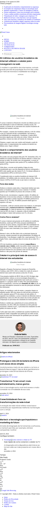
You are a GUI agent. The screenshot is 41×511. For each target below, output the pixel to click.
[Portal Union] (5, 32)
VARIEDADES (9, 47)
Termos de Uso (9, 501)
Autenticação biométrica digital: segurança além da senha (22, 21)
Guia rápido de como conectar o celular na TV (22, 445)
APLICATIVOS (9, 43)
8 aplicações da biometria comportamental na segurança (21, 7)
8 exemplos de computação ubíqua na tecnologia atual (21, 9)
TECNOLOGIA (9, 45)
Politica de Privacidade (11, 499)
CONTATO (8, 50)
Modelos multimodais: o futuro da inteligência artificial (21, 10)
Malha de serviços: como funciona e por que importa (20, 18)
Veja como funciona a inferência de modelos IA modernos (22, 19)
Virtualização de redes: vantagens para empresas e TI (20, 16)
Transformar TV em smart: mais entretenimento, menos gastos (19, 385)
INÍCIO (6, 39)
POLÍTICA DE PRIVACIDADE (14, 48)
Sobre (6, 497)
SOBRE (6, 41)
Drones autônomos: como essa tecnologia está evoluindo (21, 12)
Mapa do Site (8, 506)
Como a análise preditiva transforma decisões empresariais (22, 14)
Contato (6, 504)
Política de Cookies (10, 503)
